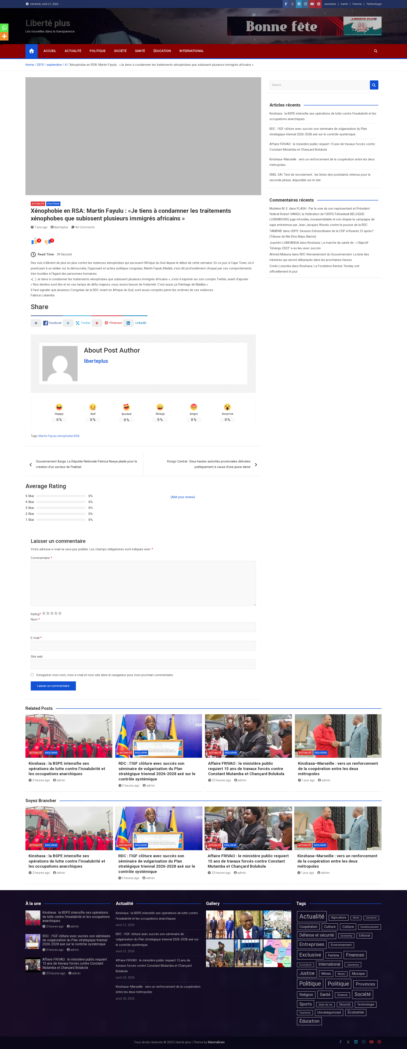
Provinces (365, 984)
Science (342, 995)
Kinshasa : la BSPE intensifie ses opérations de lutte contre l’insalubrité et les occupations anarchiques (67, 768)
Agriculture (338, 917)
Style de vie (325, 1004)
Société (120, 51)
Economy (346, 935)
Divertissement (370, 927)
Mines (326, 973)
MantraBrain (216, 1042)
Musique (358, 974)
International (191, 51)
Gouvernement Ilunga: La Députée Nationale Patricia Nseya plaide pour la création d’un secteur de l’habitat (86, 464)
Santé (344, 4)
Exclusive (51, 752)
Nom (35, 619)
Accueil (49, 51)
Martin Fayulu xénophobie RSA (59, 436)
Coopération (308, 927)
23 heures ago (221, 780)
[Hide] (1, 44)
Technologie (374, 4)
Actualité (73, 51)
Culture (330, 926)
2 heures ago (41, 780)
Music (341, 973)
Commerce (371, 917)
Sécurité (344, 1004)
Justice (307, 973)
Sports (305, 1004)
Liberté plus (47, 23)
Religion (306, 994)
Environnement (341, 945)
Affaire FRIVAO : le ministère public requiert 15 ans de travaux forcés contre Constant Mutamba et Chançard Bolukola (246, 768)
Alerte (356, 917)
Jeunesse (330, 4)
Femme (357, 4)
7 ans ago (41, 227)
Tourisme (305, 1012)
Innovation (305, 964)
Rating (36, 614)
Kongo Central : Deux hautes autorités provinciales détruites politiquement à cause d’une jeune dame (209, 464)
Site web (37, 656)
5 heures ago (130, 785)
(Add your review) (183, 497)
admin (61, 780)
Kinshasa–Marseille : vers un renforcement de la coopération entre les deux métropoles (338, 768)
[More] (4, 36)
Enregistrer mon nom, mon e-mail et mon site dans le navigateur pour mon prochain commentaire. (105, 675)
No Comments (85, 227)
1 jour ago (308, 780)
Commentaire (41, 558)
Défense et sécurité (316, 935)
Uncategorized (329, 1012)
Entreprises (311, 944)
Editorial (364, 935)
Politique (98, 51)
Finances (355, 955)
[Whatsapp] (4, 28)
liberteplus (61, 227)
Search (374, 85)
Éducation (162, 51)
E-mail (36, 638)
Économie (356, 1012)
